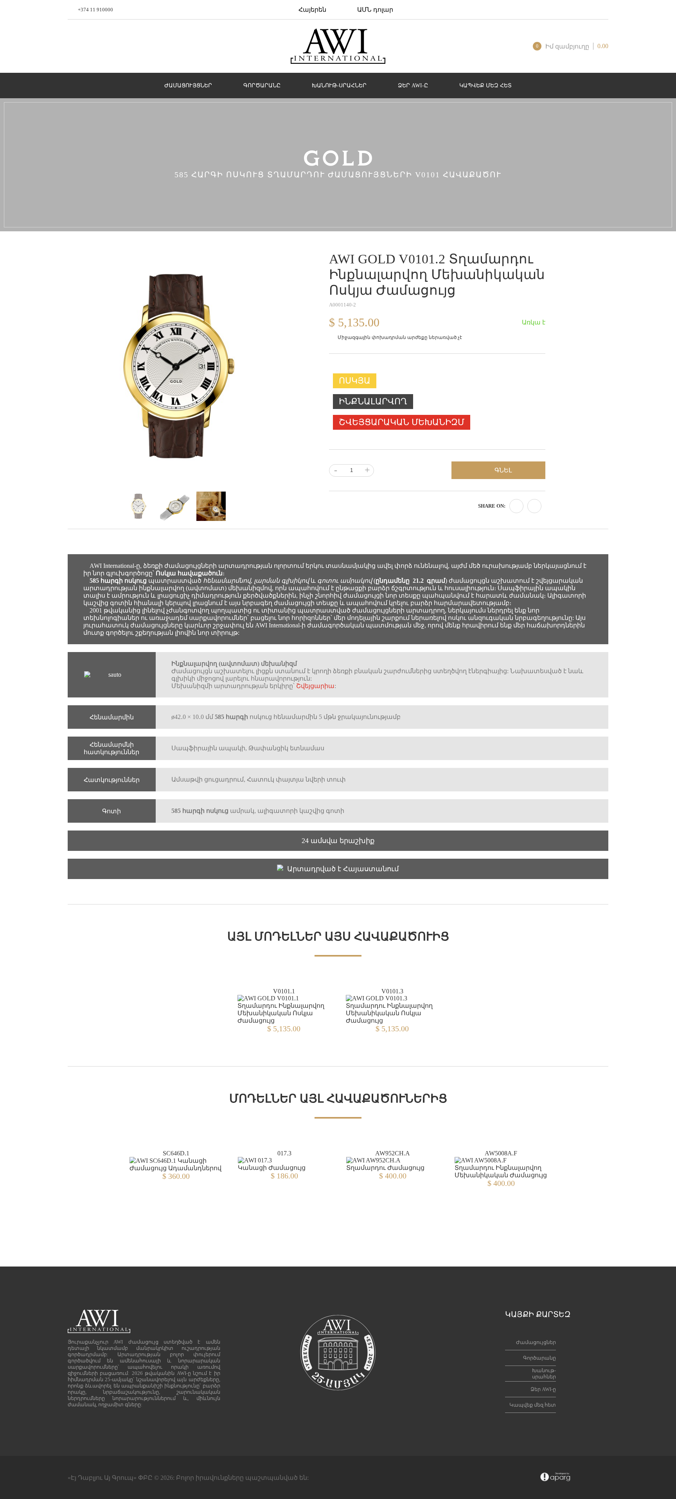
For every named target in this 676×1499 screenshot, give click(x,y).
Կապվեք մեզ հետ (532, 1405)
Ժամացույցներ (536, 1342)
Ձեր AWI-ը (543, 1389)
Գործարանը (539, 1358)
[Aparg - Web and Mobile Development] (555, 1477)
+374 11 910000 (95, 10)
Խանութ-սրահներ (544, 1373)
